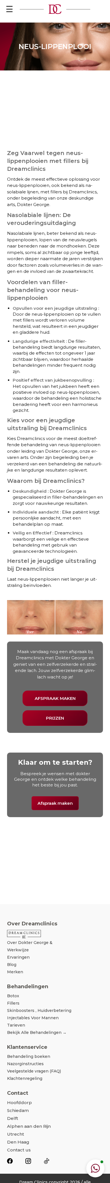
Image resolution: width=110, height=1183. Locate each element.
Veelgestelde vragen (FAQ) (34, 1071)
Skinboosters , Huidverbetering (39, 1010)
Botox (13, 995)
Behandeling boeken (28, 1056)
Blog (11, 964)
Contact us (19, 1150)
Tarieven (16, 1025)
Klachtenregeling (24, 1078)
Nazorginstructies (25, 1063)
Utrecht (15, 1134)
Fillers (13, 1003)
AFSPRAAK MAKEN (55, 698)
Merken (15, 971)
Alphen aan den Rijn (29, 1126)
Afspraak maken (55, 803)
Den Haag (18, 1142)
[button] (95, 1168)
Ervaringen (18, 957)
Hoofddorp (19, 1102)
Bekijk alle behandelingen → (37, 1032)
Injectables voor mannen (33, 1017)
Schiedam (18, 1110)
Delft (12, 1118)
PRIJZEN (55, 718)
